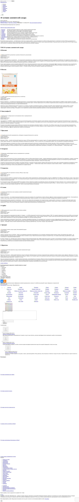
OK (1, 500)
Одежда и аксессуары (7, 472)
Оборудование (6, 476)
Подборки (5, 483)
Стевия (2, 32)
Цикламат (3, 35)
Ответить (4, 334)
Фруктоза (3, 29)
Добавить (5, 323)
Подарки (4, 481)
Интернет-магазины (7, 478)
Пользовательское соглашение (9, 487)
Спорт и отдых (6, 474)
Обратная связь (6, 486)
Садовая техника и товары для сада (10, 468)
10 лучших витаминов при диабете (7, 374)
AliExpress (5, 10)
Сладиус (3, 269)
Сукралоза (3, 33)
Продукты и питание (13, 22)
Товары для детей (6, 471)
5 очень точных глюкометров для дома (8, 456)
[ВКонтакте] (1, 281)
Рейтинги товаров (4, 22)
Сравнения (5, 8)
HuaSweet (4, 274)
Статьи (4, 11)
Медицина (5, 465)
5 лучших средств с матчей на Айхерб (7, 423)
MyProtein (4, 270)
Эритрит (3, 30)
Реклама (4, 489)
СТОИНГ (4, 273)
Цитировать (9, 334)
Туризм (4, 482)
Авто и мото (5, 473)
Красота (4, 464)
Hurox (3, 272)
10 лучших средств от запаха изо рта (7, 407)
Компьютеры (5, 462)
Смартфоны (5, 460)
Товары (4, 5)
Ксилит (2, 38)
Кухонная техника (6, 463)
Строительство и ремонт (7, 467)
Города (4, 7)
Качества (3, 2)
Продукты (5, 477)
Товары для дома (6, 459)
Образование (5, 466)
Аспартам (3, 34)
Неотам (2, 37)
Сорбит (2, 31)
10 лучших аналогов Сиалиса (6, 390)
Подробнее (47, 498)
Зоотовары (5, 475)
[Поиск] (2, 14)
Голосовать (3, 277)
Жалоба (13, 334)
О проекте (5, 485)
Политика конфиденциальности (9, 488)
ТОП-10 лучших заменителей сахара (7, 27)
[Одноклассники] (4, 281)
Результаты (8, 277)
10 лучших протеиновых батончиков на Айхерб (9, 440)
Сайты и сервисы (6, 480)
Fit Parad (3, 268)
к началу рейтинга (4, 263)
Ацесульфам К (4, 36)
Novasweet (4, 267)
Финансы (5, 479)
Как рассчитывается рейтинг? (36, 22)
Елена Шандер (3, 21)
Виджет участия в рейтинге (8, 490)
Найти (13, 1)
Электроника (5, 461)
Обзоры (4, 9)
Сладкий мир (4, 275)
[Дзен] (1, 494)
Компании (5, 6)
